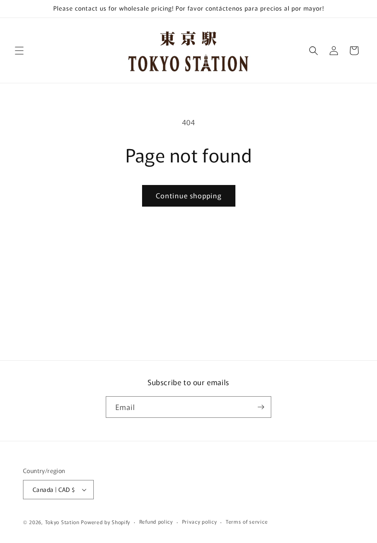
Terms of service (247, 521)
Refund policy (156, 521)
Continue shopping (189, 195)
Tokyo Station (63, 522)
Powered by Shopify (105, 522)
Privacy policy (199, 521)
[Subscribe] (261, 407)
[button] (19, 50)
